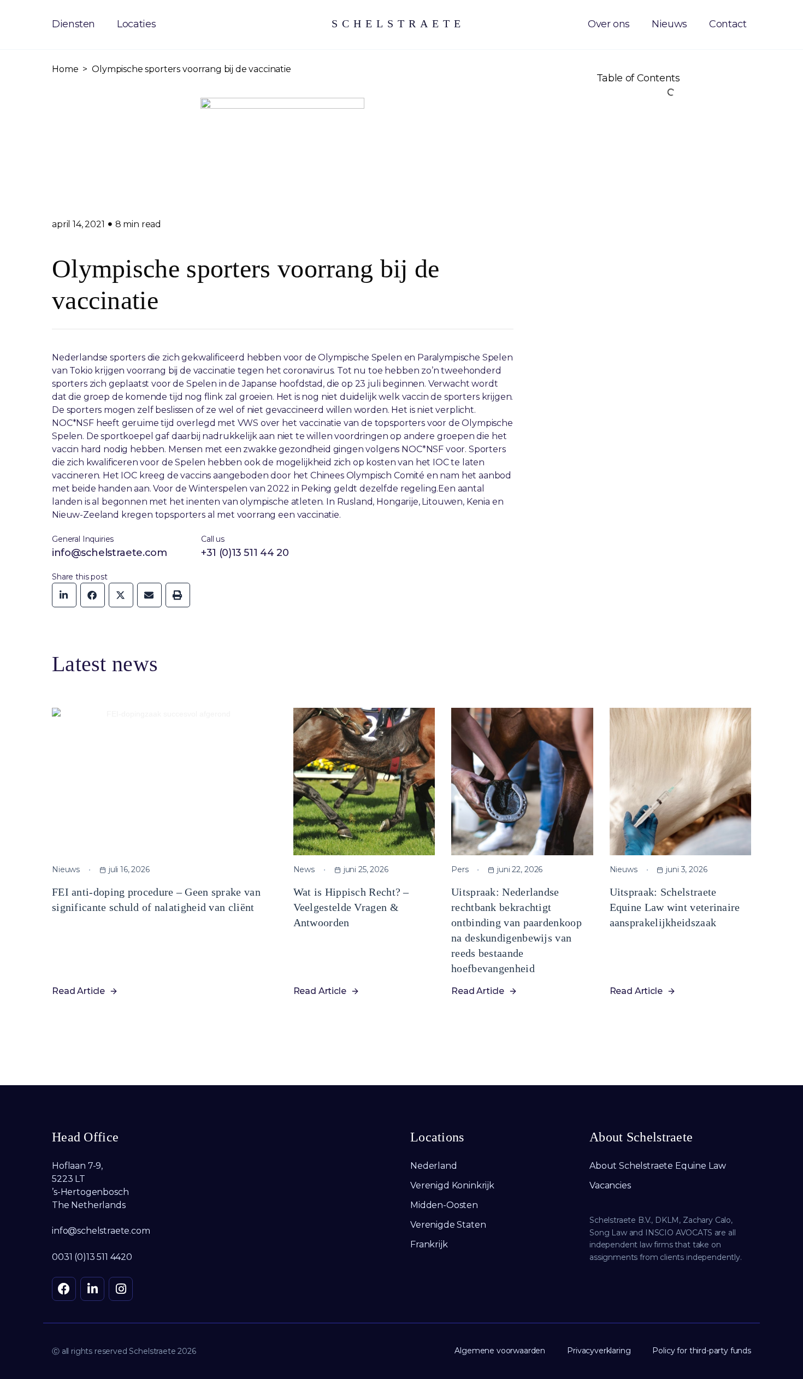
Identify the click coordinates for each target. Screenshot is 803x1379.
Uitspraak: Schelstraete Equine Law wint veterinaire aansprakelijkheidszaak (675, 907)
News (304, 869)
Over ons (609, 24)
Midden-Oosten (444, 1205)
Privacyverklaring (598, 1351)
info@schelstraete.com (109, 553)
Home (65, 69)
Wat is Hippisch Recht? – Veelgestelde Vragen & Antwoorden (351, 907)
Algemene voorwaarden (499, 1351)
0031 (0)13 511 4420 (92, 1257)
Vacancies (610, 1185)
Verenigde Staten (448, 1225)
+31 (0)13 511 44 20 (244, 553)
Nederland (433, 1166)
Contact (727, 24)
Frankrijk (429, 1244)
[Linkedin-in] (92, 1289)
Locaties (136, 24)
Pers (459, 869)
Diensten (73, 24)
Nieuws (669, 24)
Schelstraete (398, 23)
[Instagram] (121, 1289)
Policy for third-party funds (701, 1351)
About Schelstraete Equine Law (657, 1166)
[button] (64, 595)
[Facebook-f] (64, 1289)
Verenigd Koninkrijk (452, 1185)
